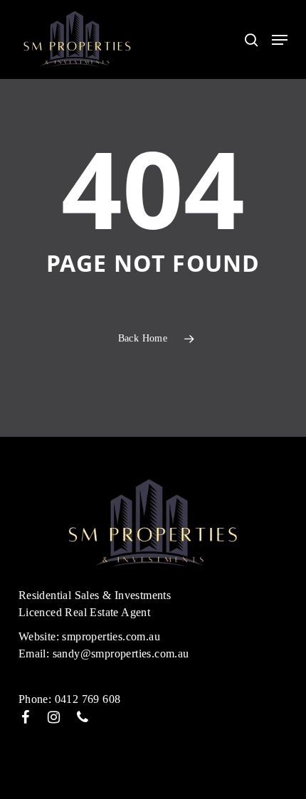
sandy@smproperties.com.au (121, 653)
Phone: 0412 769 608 (70, 699)
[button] (279, 40)
